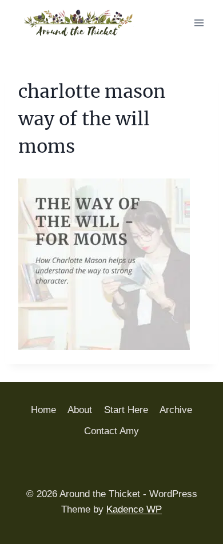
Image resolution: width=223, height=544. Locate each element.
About (79, 409)
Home (43, 409)
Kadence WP (134, 509)
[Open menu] (198, 22)
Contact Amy (111, 431)
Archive (176, 409)
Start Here (126, 409)
